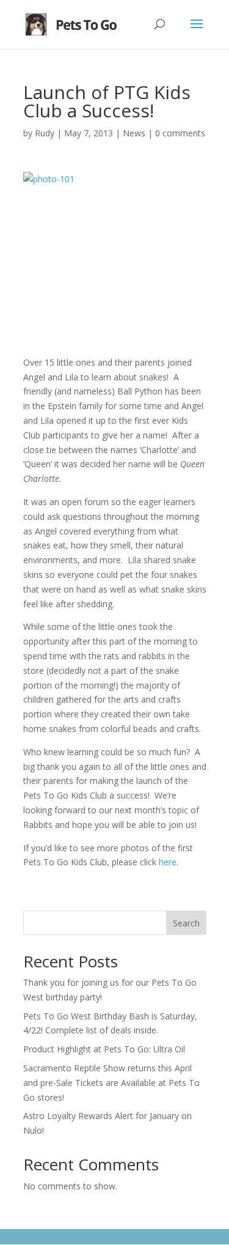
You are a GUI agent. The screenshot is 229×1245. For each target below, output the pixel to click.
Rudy (44, 133)
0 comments (180, 133)
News (134, 133)
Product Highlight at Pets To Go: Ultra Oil (104, 1049)
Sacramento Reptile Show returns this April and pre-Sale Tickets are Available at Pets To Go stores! (111, 1082)
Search (186, 923)
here (167, 862)
